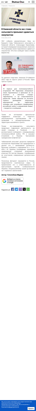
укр (2, 2)
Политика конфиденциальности (10, 407)
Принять (31, 408)
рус (6, 2)
